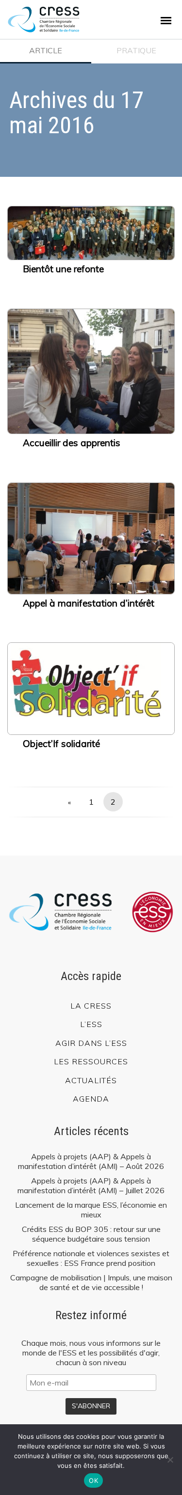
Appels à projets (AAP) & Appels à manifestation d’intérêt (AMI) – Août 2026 (91, 1161)
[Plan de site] (166, 20)
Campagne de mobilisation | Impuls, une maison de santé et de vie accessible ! (91, 1282)
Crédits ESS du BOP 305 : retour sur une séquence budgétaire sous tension (91, 1234)
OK (93, 1480)
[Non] (170, 1459)
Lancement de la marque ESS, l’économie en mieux (91, 1209)
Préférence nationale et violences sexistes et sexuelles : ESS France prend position (91, 1258)
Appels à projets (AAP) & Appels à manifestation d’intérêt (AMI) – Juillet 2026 (91, 1185)
